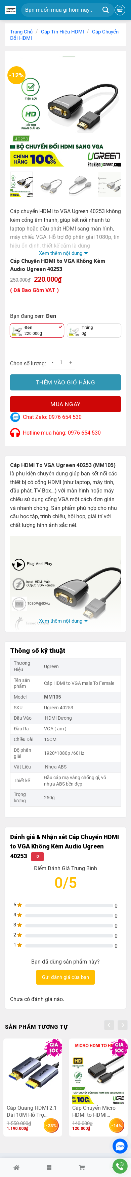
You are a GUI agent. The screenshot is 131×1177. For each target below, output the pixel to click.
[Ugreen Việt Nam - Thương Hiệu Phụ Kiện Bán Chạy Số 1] (10, 10)
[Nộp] (105, 10)
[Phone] (120, 1166)
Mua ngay (65, 404)
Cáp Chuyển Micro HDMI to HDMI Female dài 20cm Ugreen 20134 (94, 1111)
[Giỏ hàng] (120, 10)
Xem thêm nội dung (60, 253)
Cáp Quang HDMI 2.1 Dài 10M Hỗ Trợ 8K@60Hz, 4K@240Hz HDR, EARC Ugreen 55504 (32, 1111)
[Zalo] (120, 1146)
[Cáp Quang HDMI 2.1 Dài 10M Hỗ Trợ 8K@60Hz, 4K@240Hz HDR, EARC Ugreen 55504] (33, 1073)
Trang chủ (21, 32)
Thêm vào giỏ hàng (65, 382)
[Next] (110, 111)
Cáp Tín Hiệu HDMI (62, 32)
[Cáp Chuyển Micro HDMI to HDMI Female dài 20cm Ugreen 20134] (98, 1073)
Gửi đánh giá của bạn (65, 977)
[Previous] (21, 111)
